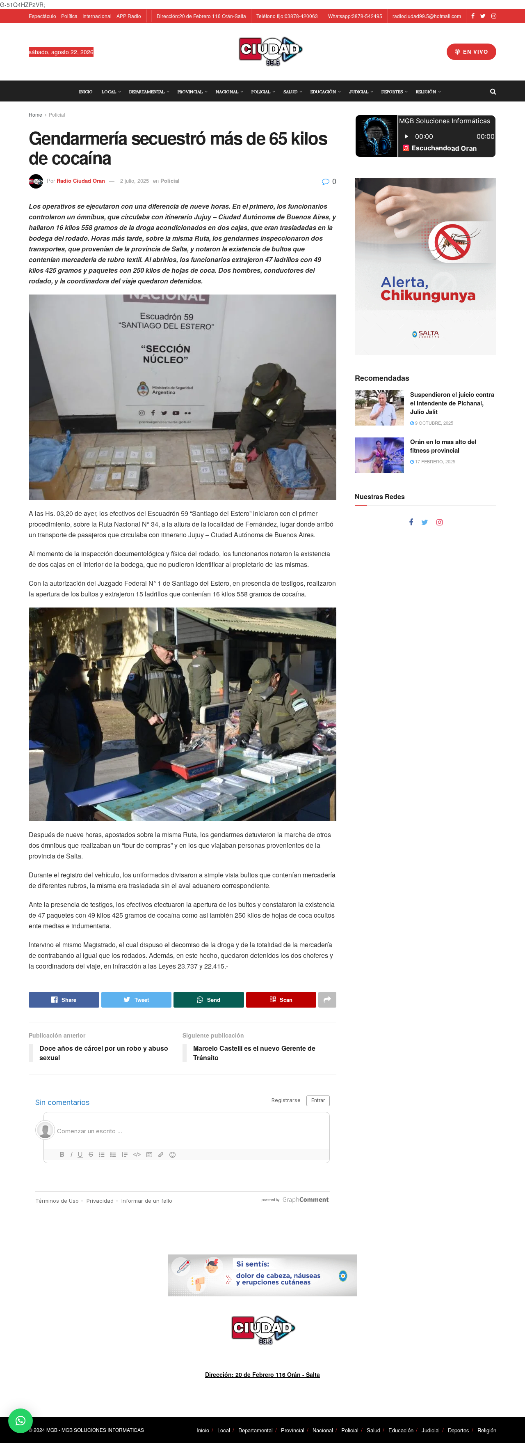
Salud (290, 91)
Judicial (358, 91)
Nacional (227, 91)
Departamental (146, 91)
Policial (260, 91)
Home (35, 114)
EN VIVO (474, 51)
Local (109, 91)
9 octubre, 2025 (433, 422)
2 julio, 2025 (134, 180)
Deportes (392, 91)
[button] (20, 1420)
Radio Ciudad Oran (81, 180)
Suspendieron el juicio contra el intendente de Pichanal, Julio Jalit (452, 403)
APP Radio (128, 15)
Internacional (97, 15)
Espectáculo (42, 15)
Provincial (190, 91)
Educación (323, 91)
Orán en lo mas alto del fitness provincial (443, 446)
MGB (51, 1429)
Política (69, 15)
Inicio (86, 91)
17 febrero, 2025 (434, 461)
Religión (426, 91)
